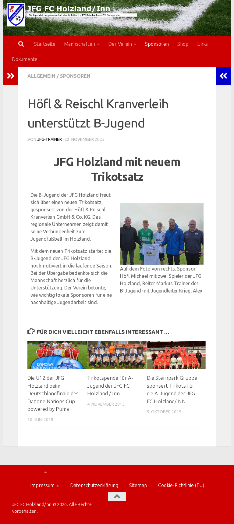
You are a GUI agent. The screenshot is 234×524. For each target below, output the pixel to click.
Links (202, 44)
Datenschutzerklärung (94, 485)
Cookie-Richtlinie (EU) (181, 485)
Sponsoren (157, 44)
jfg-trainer (49, 139)
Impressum (42, 485)
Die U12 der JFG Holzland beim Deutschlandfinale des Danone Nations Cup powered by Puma (53, 393)
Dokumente (24, 59)
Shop (183, 44)
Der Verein (120, 44)
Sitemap (138, 485)
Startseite (44, 44)
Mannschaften (79, 44)
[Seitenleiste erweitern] (10, 76)
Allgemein (41, 76)
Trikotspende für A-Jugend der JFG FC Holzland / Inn (110, 385)
